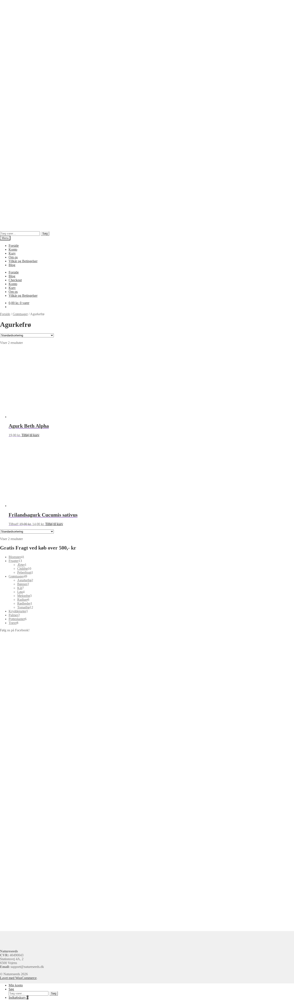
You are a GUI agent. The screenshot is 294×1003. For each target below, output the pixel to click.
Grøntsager (20, 314)
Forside (14, 245)
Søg (45, 233)
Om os (13, 257)
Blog (12, 265)
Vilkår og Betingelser (23, 261)
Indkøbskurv (18, 997)
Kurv (12, 253)
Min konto (16, 985)
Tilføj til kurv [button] (30, 435)
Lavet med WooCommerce (18, 978)
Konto (13, 249)
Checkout (15, 280)
